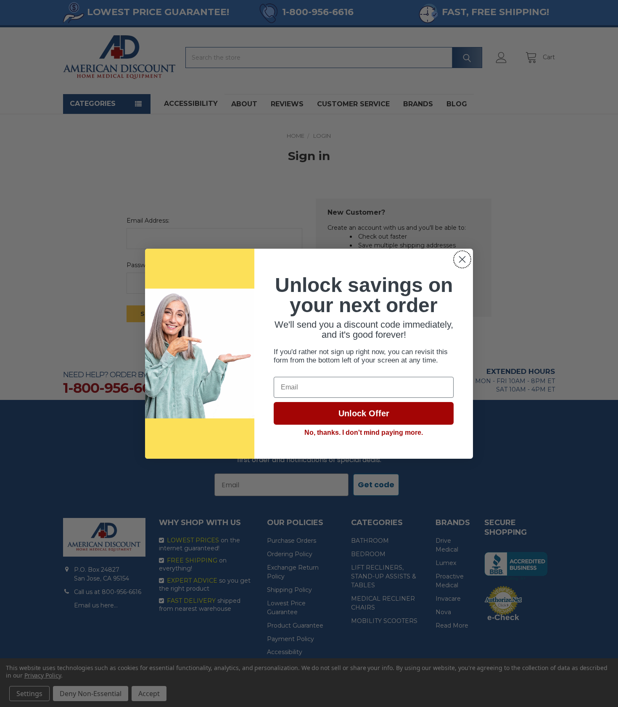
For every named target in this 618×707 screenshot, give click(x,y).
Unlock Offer (363, 413)
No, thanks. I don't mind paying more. (363, 432)
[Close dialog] (462, 259)
